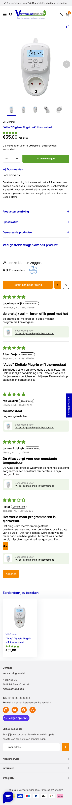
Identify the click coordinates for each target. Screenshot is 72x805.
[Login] (61, 14)
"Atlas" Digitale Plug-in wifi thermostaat (18, 640)
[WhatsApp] (32, 710)
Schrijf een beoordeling (28, 284)
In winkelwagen (46, 158)
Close (36, 758)
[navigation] (11, 109)
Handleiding (10, 175)
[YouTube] (15, 710)
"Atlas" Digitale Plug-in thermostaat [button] (34, 333)
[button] (66, 26)
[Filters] (57, 285)
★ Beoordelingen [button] (69, 405)
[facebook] (24, 710)
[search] (11, 14)
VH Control (9, 121)
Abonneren (65, 747)
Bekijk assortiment (5, 14)
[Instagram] (6, 710)
